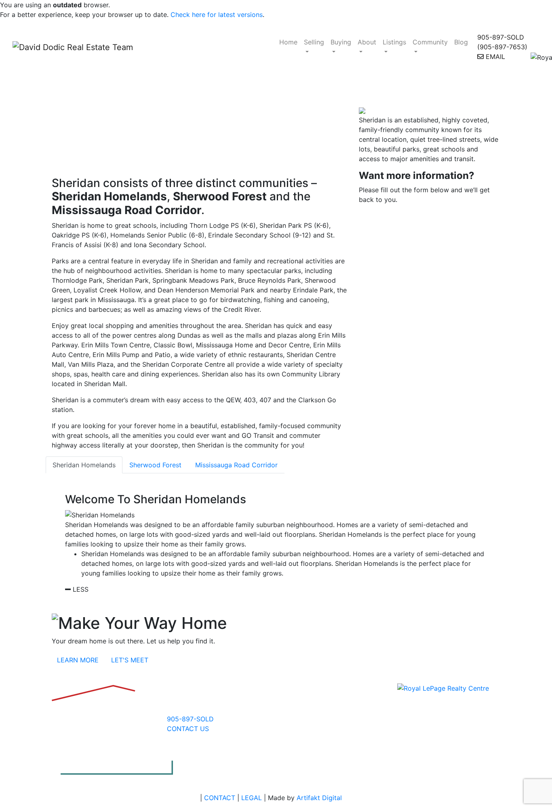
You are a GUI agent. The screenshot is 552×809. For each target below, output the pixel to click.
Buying (341, 42)
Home (288, 42)
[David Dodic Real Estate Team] (138, 46)
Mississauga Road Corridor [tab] (236, 465)
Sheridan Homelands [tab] (84, 465)
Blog (461, 42)
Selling (314, 42)
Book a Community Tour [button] (55, 675)
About (367, 42)
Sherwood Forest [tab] (155, 465)
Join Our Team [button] (405, 675)
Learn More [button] (78, 660)
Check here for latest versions (217, 15)
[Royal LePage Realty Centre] (443, 688)
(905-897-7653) (502, 47)
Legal (251, 798)
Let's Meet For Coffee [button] (235, 675)
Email (494, 57)
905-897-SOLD (500, 37)
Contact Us (188, 729)
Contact (219, 798)
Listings (394, 42)
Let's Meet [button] (129, 660)
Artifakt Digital (319, 798)
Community (430, 42)
